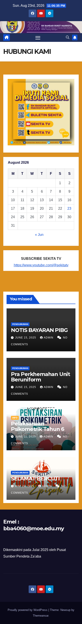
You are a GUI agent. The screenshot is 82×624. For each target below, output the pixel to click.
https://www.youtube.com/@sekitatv (41, 265)
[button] (67, 37)
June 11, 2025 (26, 436)
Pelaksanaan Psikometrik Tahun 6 (37, 426)
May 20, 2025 (25, 486)
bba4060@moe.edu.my (33, 528)
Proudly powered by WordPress (28, 610)
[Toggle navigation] (38, 37)
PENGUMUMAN (20, 324)
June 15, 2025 (26, 337)
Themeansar (40, 615)
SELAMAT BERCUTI (35, 478)
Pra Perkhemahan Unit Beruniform (40, 377)
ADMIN (49, 337)
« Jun (39, 234)
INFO (14, 418)
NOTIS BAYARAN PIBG (39, 330)
